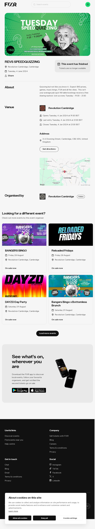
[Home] (11, 4)
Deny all (44, 518)
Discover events (12, 436)
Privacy (52, 452)
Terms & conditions (58, 448)
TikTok (55, 469)
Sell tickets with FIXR (59, 436)
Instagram (56, 465)
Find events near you (14, 440)
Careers (52, 444)
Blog (51, 440)
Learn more (13, 511)
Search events (42, 4)
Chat (7, 465)
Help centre (10, 444)
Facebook (56, 473)
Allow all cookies (20, 518)
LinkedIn (56, 480)
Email (7, 473)
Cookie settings (70, 518)
